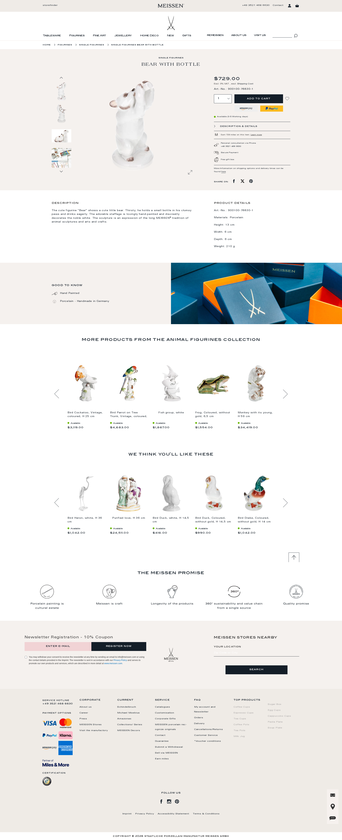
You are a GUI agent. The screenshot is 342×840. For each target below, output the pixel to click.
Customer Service (206, 735)
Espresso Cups (244, 713)
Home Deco (149, 36)
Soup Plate (275, 728)
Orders (198, 718)
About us (238, 35)
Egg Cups (274, 710)
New (170, 36)
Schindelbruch (126, 707)
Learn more (256, 135)
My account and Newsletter (205, 709)
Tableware (52, 36)
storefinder (50, 5)
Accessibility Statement (173, 814)
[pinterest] (179, 801)
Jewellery (123, 36)
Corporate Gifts (165, 719)
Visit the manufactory (93, 730)
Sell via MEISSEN (166, 753)
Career (83, 713)
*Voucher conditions (207, 741)
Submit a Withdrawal (169, 747)
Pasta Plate (275, 722)
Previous (56, 394)
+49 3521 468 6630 (256, 5)
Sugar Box (274, 704)
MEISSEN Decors (128, 730)
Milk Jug (239, 736)
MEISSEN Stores (90, 725)
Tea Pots (239, 730)
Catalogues (162, 707)
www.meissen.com (113, 663)
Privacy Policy (120, 660)
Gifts (186, 36)
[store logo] (171, 6)
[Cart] (297, 6)
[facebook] (163, 801)
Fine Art (99, 36)
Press (83, 719)
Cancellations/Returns (208, 729)
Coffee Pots (241, 725)
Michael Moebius (128, 713)
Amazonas (124, 719)
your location (227, 647)
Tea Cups (240, 719)
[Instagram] (171, 801)
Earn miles (162, 759)
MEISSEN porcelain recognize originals (171, 727)
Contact (278, 5)
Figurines (77, 36)
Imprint (127, 814)
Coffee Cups (242, 707)
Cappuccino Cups (279, 716)
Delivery (199, 724)
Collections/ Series (129, 725)
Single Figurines (91, 45)
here (223, 172)
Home (47, 45)
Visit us (260, 35)
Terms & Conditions (206, 814)
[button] (62, 114)
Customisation (164, 713)
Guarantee (162, 741)
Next (285, 394)
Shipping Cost (245, 84)
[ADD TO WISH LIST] (287, 99)
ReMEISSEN (215, 35)
